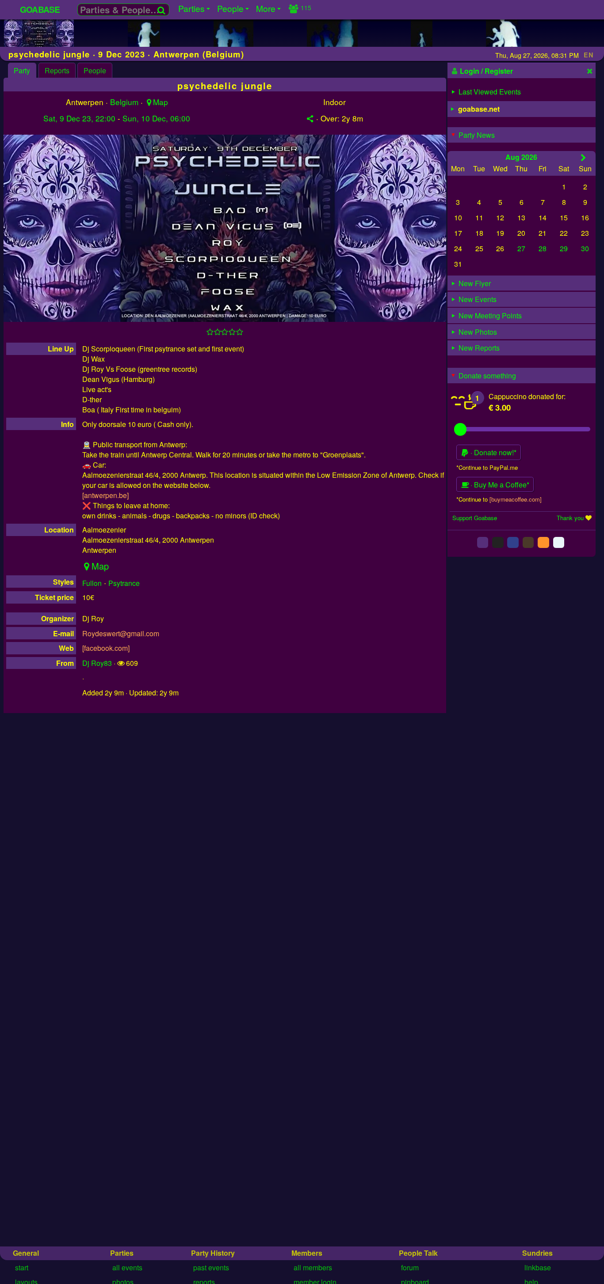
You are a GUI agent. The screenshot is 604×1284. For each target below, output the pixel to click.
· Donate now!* (492, 452)
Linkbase (537, 1267)
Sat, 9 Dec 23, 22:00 (79, 118)
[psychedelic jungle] (39, 46)
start (21, 1267)
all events (127, 1267)
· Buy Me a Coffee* (499, 485)
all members (313, 1267)
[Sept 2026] (583, 157)
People (95, 70)
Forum (410, 1267)
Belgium (124, 101)
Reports (57, 70)
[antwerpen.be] (105, 495)
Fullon (92, 583)
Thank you (570, 518)
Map (160, 101)
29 (564, 248)
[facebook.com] (106, 648)
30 (585, 248)
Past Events (211, 1267)
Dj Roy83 (97, 663)
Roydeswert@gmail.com (120, 633)
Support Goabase (474, 518)
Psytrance (124, 583)
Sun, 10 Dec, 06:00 (156, 118)
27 (521, 248)
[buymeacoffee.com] (515, 499)
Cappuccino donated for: (527, 396)
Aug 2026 (521, 157)
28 (543, 248)
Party (22, 70)
